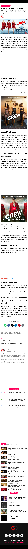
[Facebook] (7, 351)
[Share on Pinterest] (19, 325)
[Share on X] (12, 325)
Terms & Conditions (16, 540)
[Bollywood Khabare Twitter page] (10, 535)
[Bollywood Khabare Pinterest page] (21, 535)
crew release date (16, 334)
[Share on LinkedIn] (15, 325)
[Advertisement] (14, 65)
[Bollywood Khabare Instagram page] (14, 535)
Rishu (7, 16)
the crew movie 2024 (6, 332)
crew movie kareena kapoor (14, 333)
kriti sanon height (6, 334)
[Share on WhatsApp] (5, 325)
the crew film (10, 331)
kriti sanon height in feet (18, 332)
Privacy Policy (23, 540)
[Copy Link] (22, 325)
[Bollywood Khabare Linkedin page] (18, 535)
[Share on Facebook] (8, 325)
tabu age (17, 331)
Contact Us (10, 540)
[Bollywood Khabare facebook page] (6, 535)
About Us (5, 540)
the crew (4, 333)
